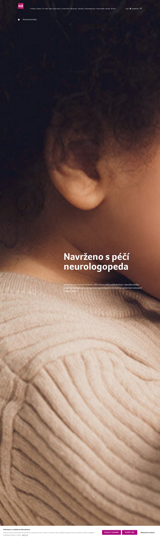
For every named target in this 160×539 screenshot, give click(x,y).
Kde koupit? (73, 9)
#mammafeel (100, 9)
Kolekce (39, 9)
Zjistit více (25, 535)
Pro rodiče (45, 9)
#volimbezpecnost (89, 9)
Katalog (107, 9)
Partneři (113, 9)
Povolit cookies (111, 532)
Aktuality (81, 9)
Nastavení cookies (148, 532)
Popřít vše (129, 532)
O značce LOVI (65, 9)
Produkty (33, 9)
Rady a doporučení (54, 9)
